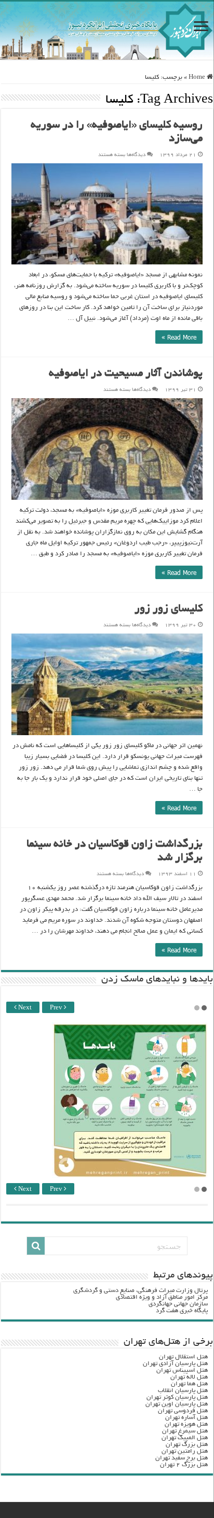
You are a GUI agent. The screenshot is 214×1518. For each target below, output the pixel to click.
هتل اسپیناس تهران (182, 1370)
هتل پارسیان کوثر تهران (177, 1397)
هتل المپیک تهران (185, 1438)
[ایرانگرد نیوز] (107, 31)
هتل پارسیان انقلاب (183, 1390)
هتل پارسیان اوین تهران (176, 1404)
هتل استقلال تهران (183, 1357)
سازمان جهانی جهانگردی (178, 1304)
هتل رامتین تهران (185, 1451)
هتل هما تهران (189, 1384)
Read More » (179, 337)
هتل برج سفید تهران (181, 1458)
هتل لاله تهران (189, 1377)
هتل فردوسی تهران (183, 1411)
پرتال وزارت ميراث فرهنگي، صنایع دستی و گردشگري (140, 1290)
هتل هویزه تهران (186, 1424)
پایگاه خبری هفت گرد (182, 1311)
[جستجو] (36, 1246)
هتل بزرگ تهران (187, 1444)
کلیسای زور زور (169, 609)
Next (24, 1008)
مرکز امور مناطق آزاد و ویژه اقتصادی (162, 1297)
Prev (57, 1008)
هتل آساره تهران (186, 1417)
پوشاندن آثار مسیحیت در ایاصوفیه (126, 374)
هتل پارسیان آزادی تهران (175, 1363)
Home (198, 77)
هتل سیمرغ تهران (185, 1431)
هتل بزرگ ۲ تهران (184, 1464)
